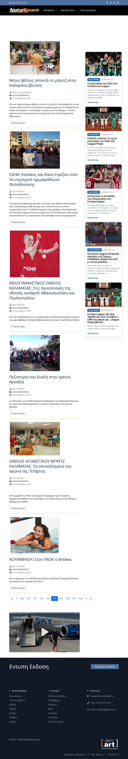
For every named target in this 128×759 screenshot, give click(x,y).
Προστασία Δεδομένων (75, 754)
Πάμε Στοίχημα (55, 721)
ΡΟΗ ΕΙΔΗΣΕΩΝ (88, 10)
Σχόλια (12, 721)
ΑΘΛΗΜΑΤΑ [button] (48, 10)
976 (67, 598)
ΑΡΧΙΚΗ (36, 10)
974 (54, 598)
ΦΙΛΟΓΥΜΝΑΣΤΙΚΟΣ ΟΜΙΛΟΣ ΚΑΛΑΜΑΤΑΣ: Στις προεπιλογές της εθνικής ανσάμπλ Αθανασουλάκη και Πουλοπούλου (42, 290)
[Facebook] (107, 2)
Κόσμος (12, 708)
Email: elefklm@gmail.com (102, 709)
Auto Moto (53, 717)
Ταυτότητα (113, 754)
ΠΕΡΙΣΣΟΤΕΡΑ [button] (67, 10)
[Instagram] (114, 2)
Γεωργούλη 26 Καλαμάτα (101, 696)
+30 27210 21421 (19, 2)
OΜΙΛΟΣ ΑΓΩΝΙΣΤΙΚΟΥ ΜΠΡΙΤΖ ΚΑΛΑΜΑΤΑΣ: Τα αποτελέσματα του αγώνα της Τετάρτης (40, 466)
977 (74, 598)
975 (61, 598)
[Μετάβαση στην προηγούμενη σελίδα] (16, 598)
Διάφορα (52, 713)
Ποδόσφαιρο (54, 700)
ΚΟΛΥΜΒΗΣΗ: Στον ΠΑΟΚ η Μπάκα (40, 559)
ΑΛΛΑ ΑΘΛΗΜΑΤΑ (20, 95)
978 (80, 598)
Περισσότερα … (19, 122)
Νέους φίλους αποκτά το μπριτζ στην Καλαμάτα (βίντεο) (42, 83)
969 (22, 598)
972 (41, 598)
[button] (117, 10)
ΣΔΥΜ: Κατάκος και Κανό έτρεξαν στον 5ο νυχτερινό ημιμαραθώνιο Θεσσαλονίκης (43, 179)
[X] (111, 2)
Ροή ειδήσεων (15, 696)
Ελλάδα (12, 704)
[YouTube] (118, 2)
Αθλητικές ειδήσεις (57, 696)
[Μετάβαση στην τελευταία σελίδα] (90, 598)
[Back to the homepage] (24, 10)
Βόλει (50, 708)
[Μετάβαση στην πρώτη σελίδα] (11, 598)
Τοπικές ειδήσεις (17, 700)
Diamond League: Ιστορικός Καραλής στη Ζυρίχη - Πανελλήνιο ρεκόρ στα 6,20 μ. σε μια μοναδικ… (103, 258)
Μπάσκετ (52, 704)
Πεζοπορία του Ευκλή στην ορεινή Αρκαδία (39, 379)
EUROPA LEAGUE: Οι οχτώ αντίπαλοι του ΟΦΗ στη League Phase (102, 141)
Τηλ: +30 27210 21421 (100, 702)
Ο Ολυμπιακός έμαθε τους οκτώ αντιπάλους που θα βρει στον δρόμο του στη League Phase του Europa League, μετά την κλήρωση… (102, 209)
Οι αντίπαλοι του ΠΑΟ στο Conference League (102, 85)
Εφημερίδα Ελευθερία (105, 666)
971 (35, 598)
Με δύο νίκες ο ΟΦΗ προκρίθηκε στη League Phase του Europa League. (103, 327)
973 (48, 598)
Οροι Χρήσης (97, 754)
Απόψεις (13, 717)
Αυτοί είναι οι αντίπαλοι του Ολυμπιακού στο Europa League (101, 198)
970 (28, 598)
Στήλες (12, 713)
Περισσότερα (92, 102)
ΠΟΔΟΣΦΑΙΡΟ (93, 79)
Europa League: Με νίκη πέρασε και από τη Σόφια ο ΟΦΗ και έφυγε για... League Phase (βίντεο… (103, 318)
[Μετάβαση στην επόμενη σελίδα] (86, 598)
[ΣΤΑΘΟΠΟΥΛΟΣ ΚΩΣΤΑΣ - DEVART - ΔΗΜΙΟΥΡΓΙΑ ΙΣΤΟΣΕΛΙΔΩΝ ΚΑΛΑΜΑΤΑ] (109, 743)
